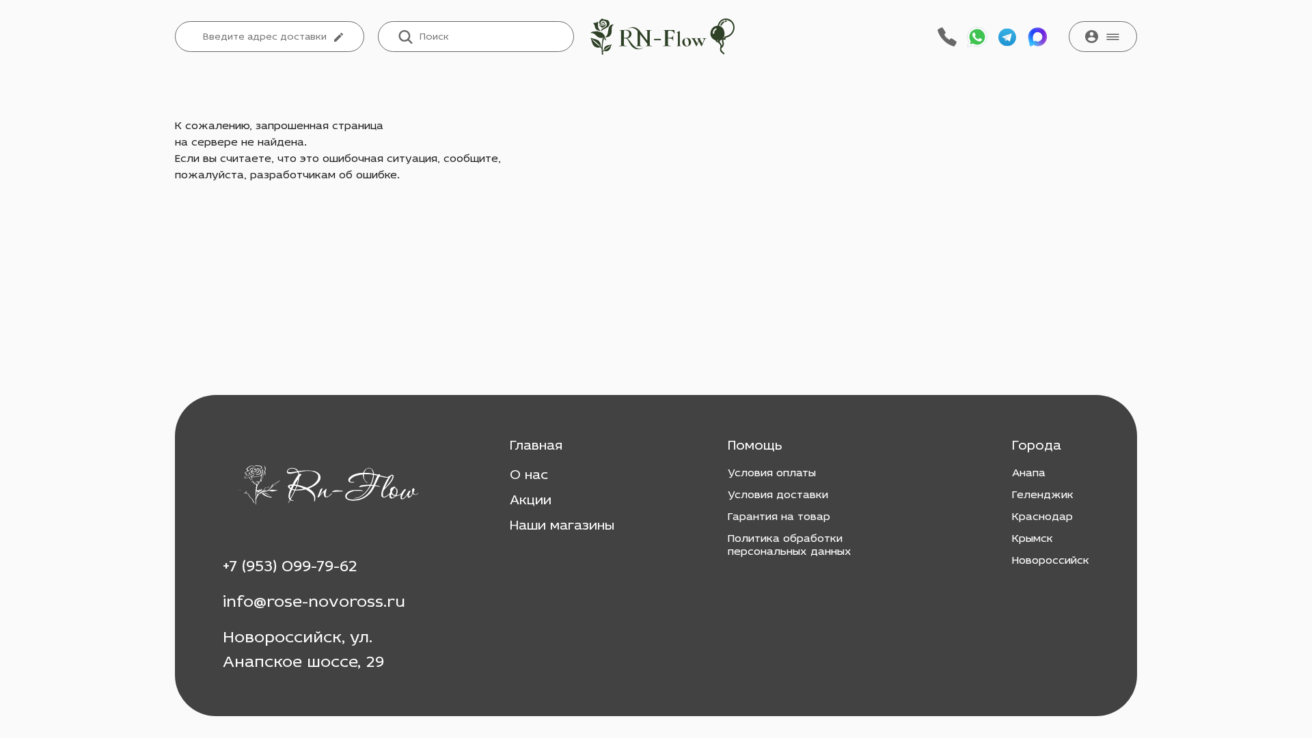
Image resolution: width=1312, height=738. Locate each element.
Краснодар (1042, 517)
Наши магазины (562, 526)
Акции (530, 501)
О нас (529, 475)
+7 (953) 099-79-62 (290, 567)
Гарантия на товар (779, 517)
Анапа (1029, 473)
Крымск (1032, 539)
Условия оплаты (772, 473)
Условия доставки (778, 495)
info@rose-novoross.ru (314, 602)
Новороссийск (1050, 561)
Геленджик (1043, 495)
